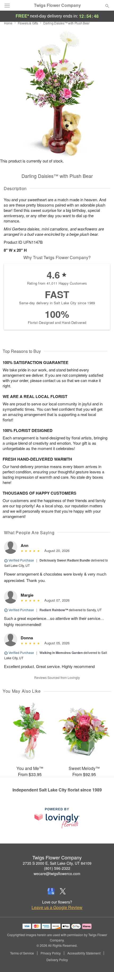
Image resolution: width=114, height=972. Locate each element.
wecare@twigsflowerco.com (57, 873)
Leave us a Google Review (57, 907)
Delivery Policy (57, 959)
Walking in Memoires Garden (61, 652)
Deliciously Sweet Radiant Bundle (65, 560)
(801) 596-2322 (57, 868)
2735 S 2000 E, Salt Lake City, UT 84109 (57, 863)
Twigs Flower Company (57, 5)
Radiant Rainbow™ (54, 609)
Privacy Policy (51, 953)
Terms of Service (22, 953)
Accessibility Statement (83, 953)
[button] (103, 960)
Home (8, 23)
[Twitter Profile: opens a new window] (63, 891)
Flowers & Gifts (28, 23)
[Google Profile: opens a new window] (51, 891)
